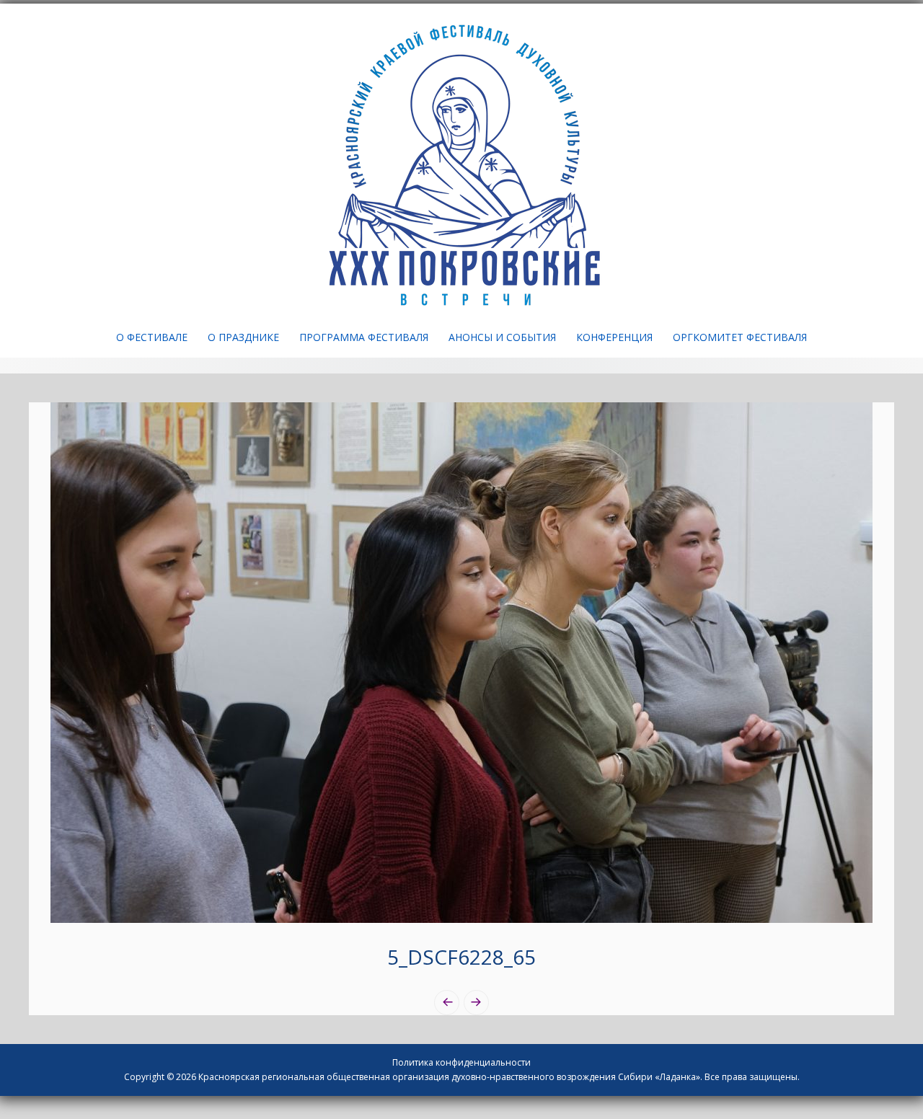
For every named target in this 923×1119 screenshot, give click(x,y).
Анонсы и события (502, 337)
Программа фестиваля (363, 337)
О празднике (243, 337)
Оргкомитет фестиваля (740, 337)
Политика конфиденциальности (461, 1062)
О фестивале (151, 337)
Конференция (614, 337)
